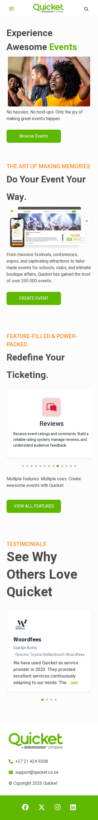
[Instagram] (57, 808)
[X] (41, 808)
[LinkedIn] (73, 808)
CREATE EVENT (33, 298)
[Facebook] (25, 808)
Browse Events (33, 136)
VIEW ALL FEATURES (34, 506)
